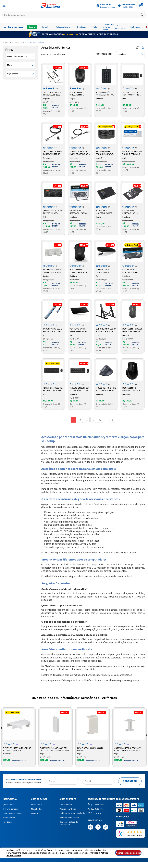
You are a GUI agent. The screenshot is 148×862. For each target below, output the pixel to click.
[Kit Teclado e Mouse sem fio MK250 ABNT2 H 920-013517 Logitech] (53, 252)
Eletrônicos (135, 27)
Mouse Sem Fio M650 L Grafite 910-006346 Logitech (132, 330)
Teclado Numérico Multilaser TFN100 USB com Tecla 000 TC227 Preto (104, 93)
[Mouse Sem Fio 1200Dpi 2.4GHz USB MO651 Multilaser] (80, 252)
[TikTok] (105, 827)
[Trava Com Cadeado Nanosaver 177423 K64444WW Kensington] (53, 134)
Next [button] (146, 731)
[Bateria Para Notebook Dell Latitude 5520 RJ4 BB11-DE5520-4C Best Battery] (132, 193)
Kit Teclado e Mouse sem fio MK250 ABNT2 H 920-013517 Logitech (53, 271)
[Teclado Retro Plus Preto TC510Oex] (53, 193)
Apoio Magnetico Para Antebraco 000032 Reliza (104, 271)
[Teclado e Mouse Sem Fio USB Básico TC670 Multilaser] (80, 370)
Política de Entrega (68, 809)
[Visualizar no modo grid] (143, 48)
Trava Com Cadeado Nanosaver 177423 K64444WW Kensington (52, 153)
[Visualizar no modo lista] (137, 48)
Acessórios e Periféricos (33, 42)
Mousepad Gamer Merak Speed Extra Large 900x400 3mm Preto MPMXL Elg (78, 330)
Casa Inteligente (120, 26)
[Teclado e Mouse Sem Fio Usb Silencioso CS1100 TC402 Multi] (53, 370)
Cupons (32, 27)
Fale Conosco (9, 822)
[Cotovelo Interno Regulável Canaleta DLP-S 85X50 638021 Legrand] (129, 724)
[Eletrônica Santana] (50, 5)
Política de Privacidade (69, 817)
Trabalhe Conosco (10, 809)
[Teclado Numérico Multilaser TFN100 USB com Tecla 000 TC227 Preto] (106, 75)
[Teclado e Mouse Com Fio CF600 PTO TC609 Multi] (132, 75)
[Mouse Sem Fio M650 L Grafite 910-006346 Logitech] (132, 311)
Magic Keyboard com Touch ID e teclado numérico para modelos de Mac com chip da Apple (132, 153)
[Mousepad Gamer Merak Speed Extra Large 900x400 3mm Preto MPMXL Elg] (80, 311)
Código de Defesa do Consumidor (69, 823)
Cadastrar (130, 781)
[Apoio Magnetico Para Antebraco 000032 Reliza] (106, 252)
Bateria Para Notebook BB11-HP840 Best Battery (131, 271)
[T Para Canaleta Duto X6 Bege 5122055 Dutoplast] (18, 724)
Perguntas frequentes (12, 813)
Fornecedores (9, 817)
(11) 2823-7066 (97, 804)
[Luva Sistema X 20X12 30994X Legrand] (92, 724)
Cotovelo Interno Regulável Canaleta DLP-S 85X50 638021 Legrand (127, 749)
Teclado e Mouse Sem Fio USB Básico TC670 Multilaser (79, 389)
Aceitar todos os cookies (128, 853)
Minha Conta (36, 804)
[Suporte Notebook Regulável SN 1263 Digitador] (53, 75)
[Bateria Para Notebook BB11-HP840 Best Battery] (132, 252)
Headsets (81, 27)
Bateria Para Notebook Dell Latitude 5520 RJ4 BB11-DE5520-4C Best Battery (131, 212)
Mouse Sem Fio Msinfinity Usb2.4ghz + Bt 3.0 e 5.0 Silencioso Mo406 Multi (132, 389)
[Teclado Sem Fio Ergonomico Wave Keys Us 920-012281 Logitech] (106, 134)
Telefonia (95, 27)
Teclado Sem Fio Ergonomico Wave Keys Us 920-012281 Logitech (104, 153)
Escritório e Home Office (108, 27)
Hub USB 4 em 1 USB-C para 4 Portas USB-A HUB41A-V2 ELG (52, 330)
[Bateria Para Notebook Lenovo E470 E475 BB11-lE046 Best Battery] (80, 193)
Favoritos (35, 813)
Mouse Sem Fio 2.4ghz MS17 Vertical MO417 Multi (106, 389)
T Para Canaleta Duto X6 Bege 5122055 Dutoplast (17, 749)
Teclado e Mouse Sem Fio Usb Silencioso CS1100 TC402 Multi (53, 389)
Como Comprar (66, 804)
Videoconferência (64, 27)
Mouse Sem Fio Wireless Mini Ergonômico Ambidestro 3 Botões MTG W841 (80, 93)
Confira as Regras (107, 34)
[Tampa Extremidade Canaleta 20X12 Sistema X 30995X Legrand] (55, 724)
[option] (18, 737)
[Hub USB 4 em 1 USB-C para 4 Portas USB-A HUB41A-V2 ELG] (53, 311)
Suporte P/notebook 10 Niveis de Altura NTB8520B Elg (106, 330)
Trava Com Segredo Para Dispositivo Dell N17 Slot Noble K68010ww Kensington (80, 153)
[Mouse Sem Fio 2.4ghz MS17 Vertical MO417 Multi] (106, 370)
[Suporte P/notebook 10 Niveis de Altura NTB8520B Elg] (106, 311)
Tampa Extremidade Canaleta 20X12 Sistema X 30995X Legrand (54, 749)
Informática (45, 27)
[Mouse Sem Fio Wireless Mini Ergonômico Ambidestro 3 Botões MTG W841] (80, 75)
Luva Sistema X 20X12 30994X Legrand (90, 749)
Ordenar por (104, 54)
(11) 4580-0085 (97, 809)
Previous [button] (1, 731)
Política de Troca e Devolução (72, 813)
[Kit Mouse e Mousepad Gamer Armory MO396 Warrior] (106, 193)
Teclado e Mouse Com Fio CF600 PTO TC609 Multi (130, 93)
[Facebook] (90, 827)
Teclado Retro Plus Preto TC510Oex (52, 211)
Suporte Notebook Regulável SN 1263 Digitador (52, 93)
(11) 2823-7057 (97, 813)
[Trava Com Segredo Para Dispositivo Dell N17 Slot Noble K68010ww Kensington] (80, 134)
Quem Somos (9, 804)
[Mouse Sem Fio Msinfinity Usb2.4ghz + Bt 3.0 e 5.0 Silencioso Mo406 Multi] (132, 370)
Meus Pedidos (37, 809)
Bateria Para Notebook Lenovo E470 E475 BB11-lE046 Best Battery (79, 212)
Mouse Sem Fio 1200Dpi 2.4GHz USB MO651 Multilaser (78, 271)
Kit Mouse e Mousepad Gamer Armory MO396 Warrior (104, 212)
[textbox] (74, 15)
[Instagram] (98, 827)
